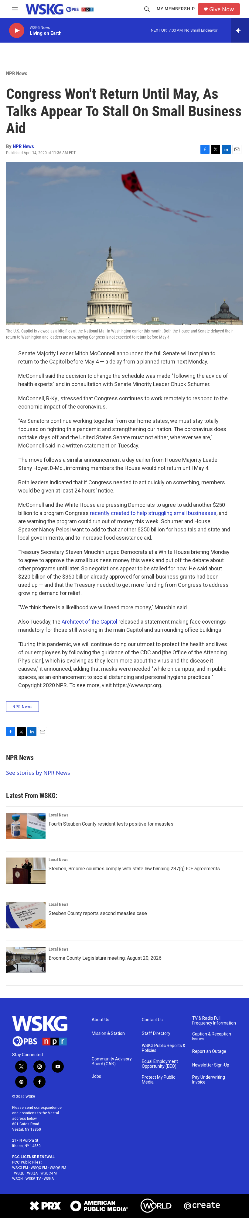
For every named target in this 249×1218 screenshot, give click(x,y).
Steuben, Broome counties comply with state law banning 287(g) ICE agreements (134, 869)
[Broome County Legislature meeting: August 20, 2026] (26, 960)
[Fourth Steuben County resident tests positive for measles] (26, 826)
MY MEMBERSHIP (176, 8)
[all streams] (240, 30)
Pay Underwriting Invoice (208, 1079)
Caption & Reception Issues (211, 1036)
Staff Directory (156, 1033)
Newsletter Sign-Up (210, 1065)
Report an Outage (209, 1051)
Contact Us (152, 1020)
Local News (58, 815)
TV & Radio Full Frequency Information (214, 1020)
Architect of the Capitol (89, 621)
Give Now (221, 9)
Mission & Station (108, 1033)
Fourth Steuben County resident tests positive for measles (111, 824)
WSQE (19, 1173)
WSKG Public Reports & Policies (164, 1048)
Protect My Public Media (158, 1079)
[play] (17, 30)
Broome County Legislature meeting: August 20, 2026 (105, 958)
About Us (100, 1020)
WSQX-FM (39, 1168)
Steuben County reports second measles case (98, 913)
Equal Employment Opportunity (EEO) (160, 1064)
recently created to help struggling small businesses (153, 513)
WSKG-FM (20, 1168)
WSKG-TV (33, 1179)
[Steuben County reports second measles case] (26, 915)
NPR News (16, 73)
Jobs (96, 1076)
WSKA (49, 1179)
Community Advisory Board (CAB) (112, 1061)
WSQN (17, 1179)
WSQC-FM (48, 1173)
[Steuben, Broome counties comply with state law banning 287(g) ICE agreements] (26, 871)
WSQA (32, 1173)
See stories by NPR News (38, 772)
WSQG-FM (58, 1168)
